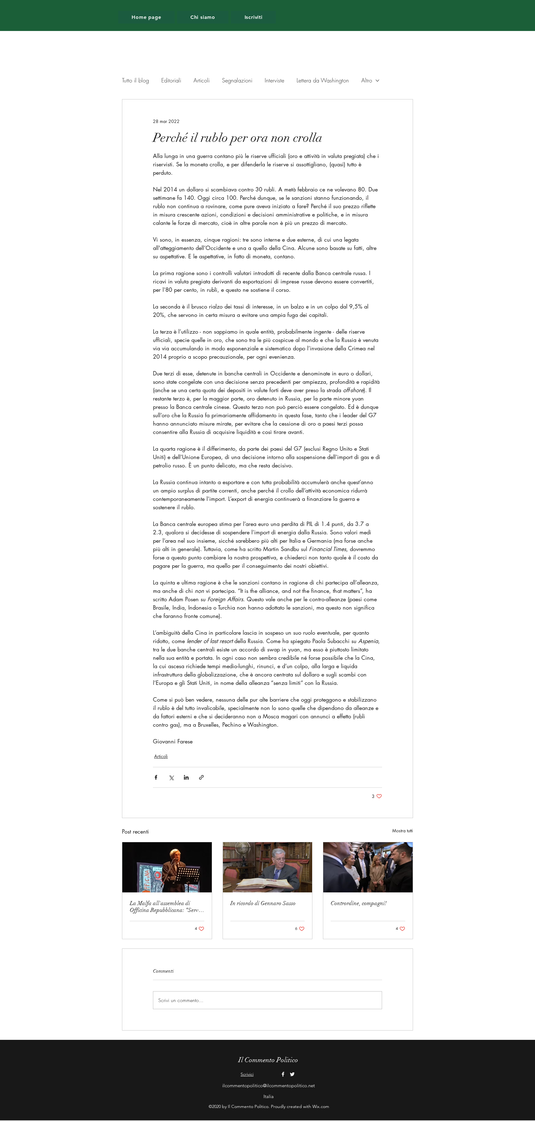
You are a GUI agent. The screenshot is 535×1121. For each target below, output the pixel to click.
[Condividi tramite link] (201, 777)
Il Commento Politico (268, 1060)
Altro (366, 80)
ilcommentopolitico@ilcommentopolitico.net (268, 1085)
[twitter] (292, 1074)
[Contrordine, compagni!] (368, 867)
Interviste (274, 80)
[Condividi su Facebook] (156, 777)
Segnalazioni (237, 80)
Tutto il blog (135, 80)
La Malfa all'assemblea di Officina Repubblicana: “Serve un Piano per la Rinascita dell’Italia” (165, 906)
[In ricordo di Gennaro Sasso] (267, 867)
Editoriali (171, 80)
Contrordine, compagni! (359, 903)
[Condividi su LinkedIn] (186, 777)
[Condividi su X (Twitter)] (171, 777)
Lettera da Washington (323, 80)
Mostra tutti (402, 831)
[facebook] (283, 1074)
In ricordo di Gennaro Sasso (263, 903)
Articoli (202, 80)
